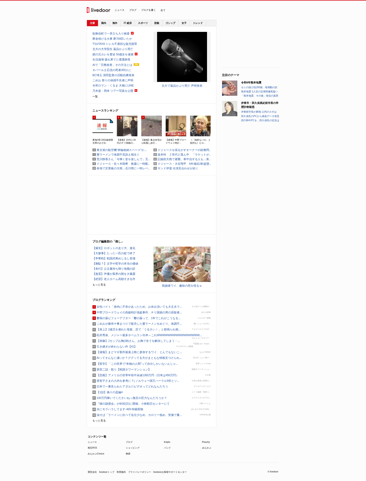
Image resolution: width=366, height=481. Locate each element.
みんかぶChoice (96, 453)
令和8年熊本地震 (251, 82)
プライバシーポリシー (139, 472)
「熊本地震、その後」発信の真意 (259, 95)
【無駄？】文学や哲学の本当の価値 (115, 263)
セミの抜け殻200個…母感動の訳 (259, 87)
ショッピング (133, 447)
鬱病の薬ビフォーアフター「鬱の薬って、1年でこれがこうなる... (136, 318)
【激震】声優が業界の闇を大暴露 (113, 273)
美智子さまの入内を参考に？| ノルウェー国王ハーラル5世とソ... (135, 380)
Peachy (206, 442)
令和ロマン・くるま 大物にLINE (113, 85)
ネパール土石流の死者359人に (111, 70)
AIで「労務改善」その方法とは (112, 64)
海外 (114, 23)
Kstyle (167, 442)
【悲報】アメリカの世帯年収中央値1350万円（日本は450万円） (135, 375)
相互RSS (92, 447)
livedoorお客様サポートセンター (170, 472)
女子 (184, 23)
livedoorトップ (106, 472)
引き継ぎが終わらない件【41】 (114, 346)
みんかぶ (206, 447)
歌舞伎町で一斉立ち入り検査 (111, 33)
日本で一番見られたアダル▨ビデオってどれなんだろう (130, 386)
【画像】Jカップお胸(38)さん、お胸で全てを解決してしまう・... (136, 340)
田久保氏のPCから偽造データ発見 (260, 116)
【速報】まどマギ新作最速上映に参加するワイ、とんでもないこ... (137, 352)
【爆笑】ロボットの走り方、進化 (113, 248)
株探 (128, 453)
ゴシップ (170, 23)
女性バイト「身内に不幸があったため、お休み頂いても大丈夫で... (137, 306)
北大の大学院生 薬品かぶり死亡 (112, 49)
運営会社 (92, 472)
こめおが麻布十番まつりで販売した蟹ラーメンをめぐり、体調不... (137, 323)
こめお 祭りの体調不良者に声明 (112, 80)
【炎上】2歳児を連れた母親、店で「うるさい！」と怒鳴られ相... (136, 329)
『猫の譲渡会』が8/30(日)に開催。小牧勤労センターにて (131, 403)
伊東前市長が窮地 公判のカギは (259, 111)
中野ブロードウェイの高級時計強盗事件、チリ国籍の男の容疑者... (137, 312)
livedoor (98, 10)
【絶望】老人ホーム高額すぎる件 (113, 279)
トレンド (198, 23)
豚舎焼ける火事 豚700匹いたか (112, 38)
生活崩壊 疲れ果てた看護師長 (111, 59)
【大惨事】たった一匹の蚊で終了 (113, 253)
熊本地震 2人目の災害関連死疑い (259, 91)
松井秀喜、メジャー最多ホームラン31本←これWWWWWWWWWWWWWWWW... (147, 335)
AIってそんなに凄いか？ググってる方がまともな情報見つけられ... (137, 357)
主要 (92, 23)
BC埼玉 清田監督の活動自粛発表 (113, 75)
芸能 (156, 23)
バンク (167, 447)
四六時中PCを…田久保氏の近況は (260, 120)
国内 (103, 23)
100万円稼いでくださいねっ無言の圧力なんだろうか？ (129, 397)
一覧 (95, 96)
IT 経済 (128, 23)
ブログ (132, 10)
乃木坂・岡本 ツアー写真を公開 (112, 90)
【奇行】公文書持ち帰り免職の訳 (113, 268)
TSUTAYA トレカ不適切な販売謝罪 (114, 43)
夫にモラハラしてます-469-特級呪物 (117, 409)
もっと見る (99, 284)
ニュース (119, 10)
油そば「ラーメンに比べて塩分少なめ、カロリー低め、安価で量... (137, 414)
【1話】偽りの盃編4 (107, 392)
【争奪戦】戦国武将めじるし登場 (113, 258)
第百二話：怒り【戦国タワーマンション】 (121, 369)
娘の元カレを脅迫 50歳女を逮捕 (112, 54)
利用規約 (121, 472)
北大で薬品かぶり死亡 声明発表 (182, 85)
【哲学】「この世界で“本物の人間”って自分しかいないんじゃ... (135, 363)
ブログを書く (148, 10)
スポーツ (143, 23)
